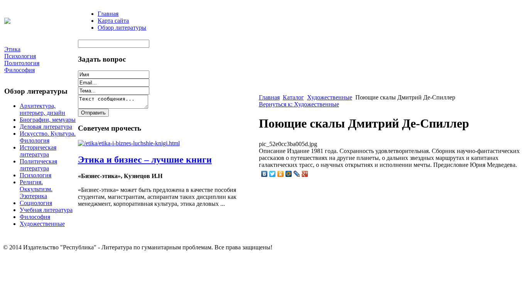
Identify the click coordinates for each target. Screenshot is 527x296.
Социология (36, 203)
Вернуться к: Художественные (299, 104)
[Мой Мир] (289, 174)
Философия (35, 217)
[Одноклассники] (281, 174)
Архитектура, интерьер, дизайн (42, 109)
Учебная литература (46, 210)
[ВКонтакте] (264, 174)
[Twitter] (273, 174)
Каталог (293, 97)
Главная (108, 13)
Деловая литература (46, 126)
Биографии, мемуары (48, 119)
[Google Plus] (305, 174)
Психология (35, 175)
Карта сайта (113, 20)
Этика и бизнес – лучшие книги (145, 160)
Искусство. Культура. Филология (48, 137)
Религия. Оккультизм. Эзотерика (36, 189)
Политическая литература (38, 165)
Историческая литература (38, 151)
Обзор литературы (122, 27)
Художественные (42, 223)
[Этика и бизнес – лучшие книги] (129, 143)
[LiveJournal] (297, 174)
